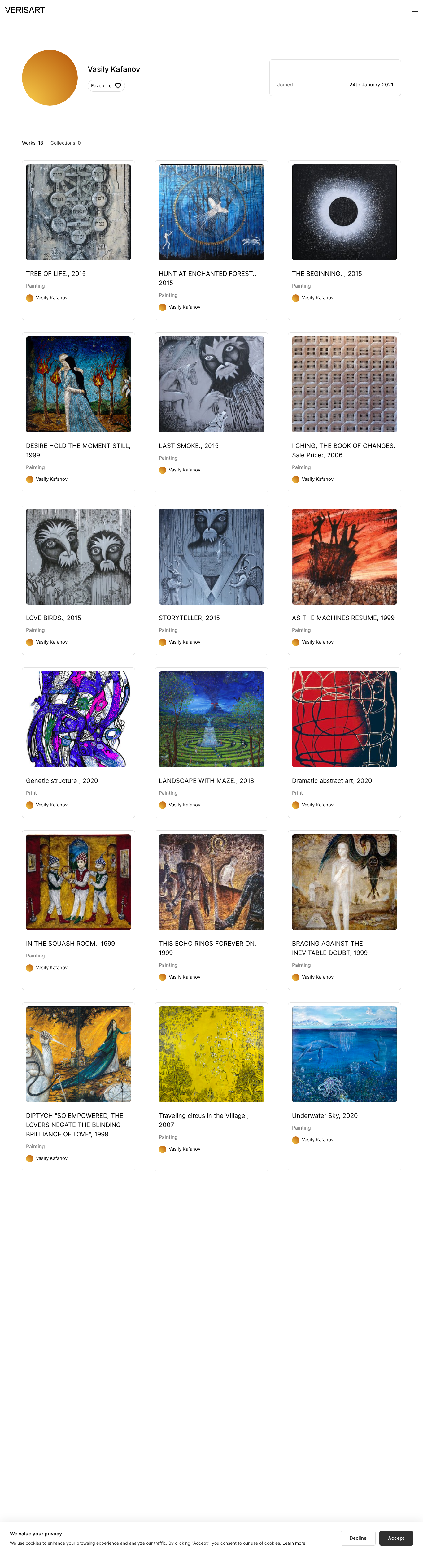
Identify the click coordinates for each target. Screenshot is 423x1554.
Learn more (293, 1543)
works (32, 143)
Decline (358, 1538)
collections (65, 143)
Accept (396, 1538)
